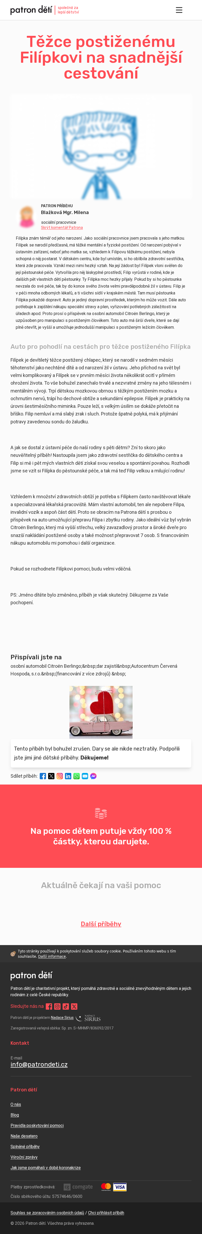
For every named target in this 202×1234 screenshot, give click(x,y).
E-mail (16, 1058)
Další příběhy (101, 924)
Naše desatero (24, 1136)
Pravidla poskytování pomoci (37, 1125)
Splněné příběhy (25, 1146)
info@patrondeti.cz (39, 1064)
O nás (16, 1104)
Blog (15, 1114)
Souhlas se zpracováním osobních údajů (47, 1212)
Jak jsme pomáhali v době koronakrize (46, 1167)
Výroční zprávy (24, 1157)
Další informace (52, 956)
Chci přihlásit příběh (106, 1212)
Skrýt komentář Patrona (62, 228)
